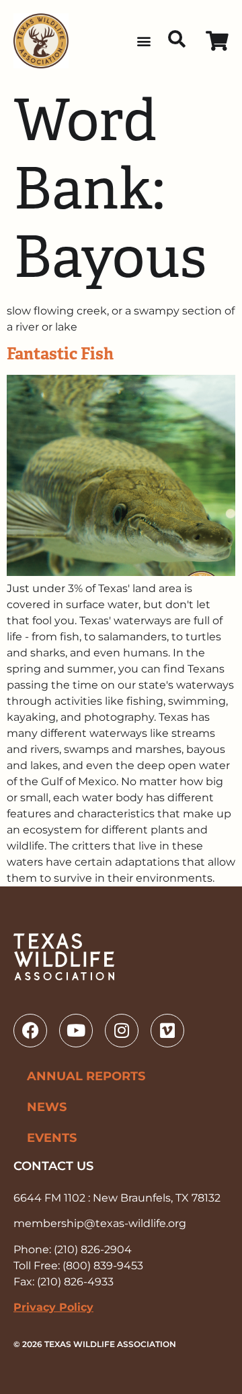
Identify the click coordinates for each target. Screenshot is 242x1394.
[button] (143, 41)
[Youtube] (76, 1030)
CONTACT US (53, 1166)
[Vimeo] (167, 1030)
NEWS (47, 1107)
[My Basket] (217, 41)
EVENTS (52, 1137)
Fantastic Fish (60, 353)
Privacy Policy (53, 1307)
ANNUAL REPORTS (86, 1076)
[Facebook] (30, 1030)
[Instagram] (121, 1030)
